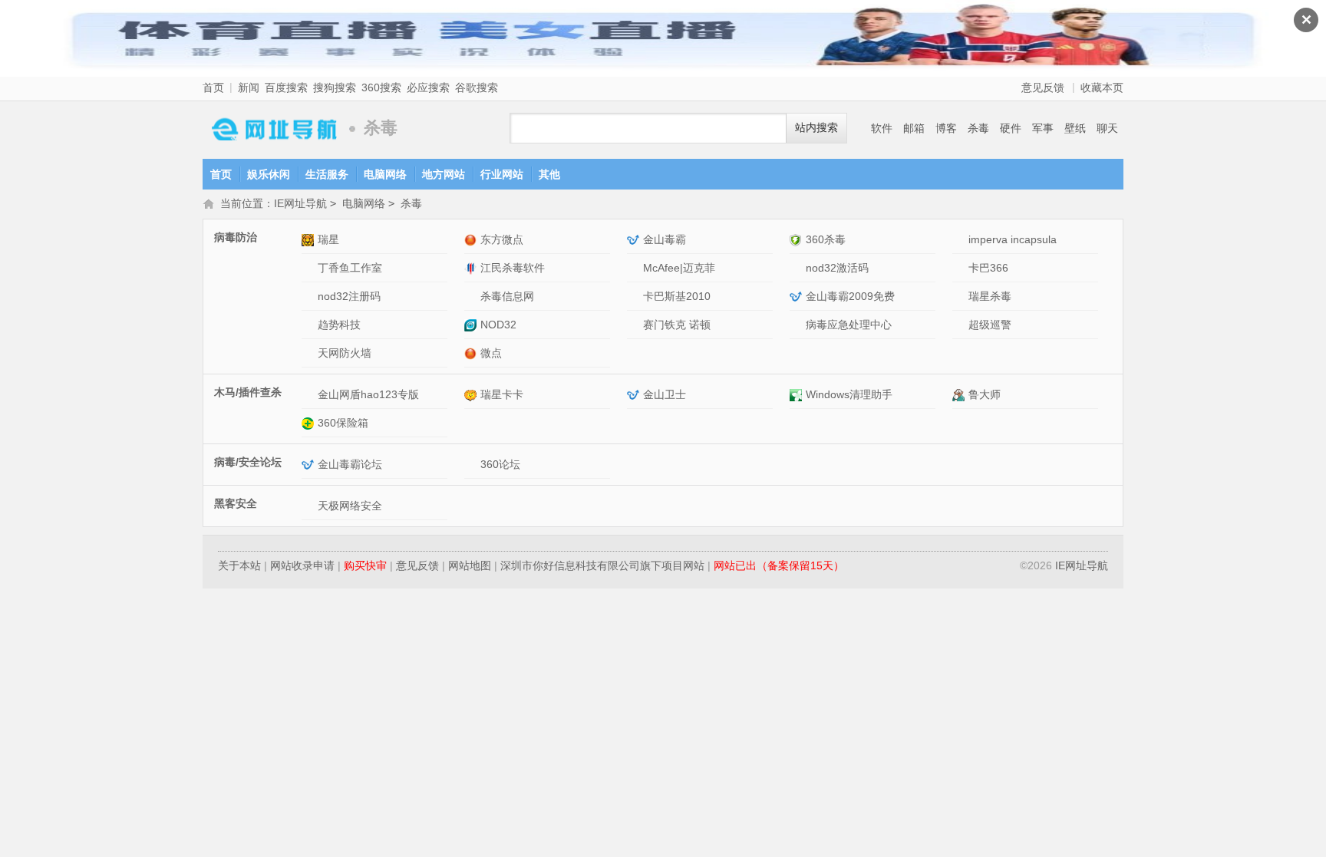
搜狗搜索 (334, 87)
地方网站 (443, 174)
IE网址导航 (272, 128)
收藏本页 (1101, 87)
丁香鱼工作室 (350, 268)
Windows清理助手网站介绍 (798, 394)
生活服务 (326, 174)
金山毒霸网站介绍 (635, 239)
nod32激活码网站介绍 (798, 268)
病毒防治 (235, 237)
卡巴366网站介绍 (960, 268)
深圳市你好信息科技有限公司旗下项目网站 (602, 565)
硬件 (1010, 128)
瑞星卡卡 (501, 394)
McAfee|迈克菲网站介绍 (635, 268)
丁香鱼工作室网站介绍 (310, 268)
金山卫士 (664, 394)
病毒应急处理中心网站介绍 (798, 325)
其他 (549, 174)
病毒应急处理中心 (849, 324)
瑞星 (328, 239)
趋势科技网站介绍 (310, 325)
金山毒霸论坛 (350, 464)
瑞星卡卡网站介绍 (472, 394)
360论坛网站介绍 (472, 464)
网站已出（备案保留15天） (779, 565)
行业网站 (501, 174)
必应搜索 (428, 87)
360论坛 (500, 464)
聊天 (1107, 128)
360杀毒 (826, 239)
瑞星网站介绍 (310, 239)
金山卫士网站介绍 (635, 394)
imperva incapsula (1012, 239)
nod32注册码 (349, 296)
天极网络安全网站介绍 (310, 506)
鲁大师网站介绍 (960, 394)
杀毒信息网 (507, 296)
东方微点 (501, 239)
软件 (881, 128)
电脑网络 (385, 174)
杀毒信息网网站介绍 (472, 296)
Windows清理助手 (849, 394)
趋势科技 (339, 324)
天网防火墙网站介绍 (310, 353)
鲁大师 (984, 394)
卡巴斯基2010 (677, 296)
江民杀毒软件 (512, 268)
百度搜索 (286, 87)
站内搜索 (816, 127)
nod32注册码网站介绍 (310, 296)
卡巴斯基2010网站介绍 (635, 296)
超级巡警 (989, 324)
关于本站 (239, 565)
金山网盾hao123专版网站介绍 (310, 394)
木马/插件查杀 (248, 392)
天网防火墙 (344, 353)
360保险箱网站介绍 (310, 423)
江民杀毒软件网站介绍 (472, 268)
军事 (1043, 128)
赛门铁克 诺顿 (677, 324)
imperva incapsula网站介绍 (960, 239)
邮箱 (914, 128)
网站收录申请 (302, 565)
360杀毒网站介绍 (798, 239)
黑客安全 (235, 503)
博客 (946, 128)
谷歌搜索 (476, 87)
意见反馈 (1042, 87)
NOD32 (498, 324)
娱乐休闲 (268, 174)
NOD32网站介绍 (472, 325)
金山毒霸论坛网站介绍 (310, 464)
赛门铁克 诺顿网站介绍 (635, 325)
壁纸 (1075, 128)
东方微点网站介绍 (472, 239)
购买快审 (365, 565)
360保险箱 (343, 423)
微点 (491, 353)
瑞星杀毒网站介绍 (960, 296)
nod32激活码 (837, 268)
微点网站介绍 (472, 353)
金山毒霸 (664, 239)
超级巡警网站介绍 (960, 325)
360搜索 (381, 87)
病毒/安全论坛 (248, 462)
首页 (213, 87)
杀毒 (978, 128)
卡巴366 (988, 268)
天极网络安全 (350, 505)
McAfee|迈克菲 (679, 268)
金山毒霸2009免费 (850, 296)
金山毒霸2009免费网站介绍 (798, 296)
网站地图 (469, 565)
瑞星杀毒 (989, 296)
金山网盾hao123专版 (368, 394)
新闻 (248, 87)
